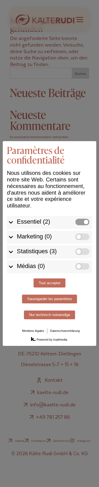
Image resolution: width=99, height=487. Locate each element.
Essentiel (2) (33, 221)
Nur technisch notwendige (49, 315)
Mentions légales (33, 330)
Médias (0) (31, 266)
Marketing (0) (34, 236)
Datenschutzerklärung (65, 330)
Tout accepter (50, 283)
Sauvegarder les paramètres (49, 299)
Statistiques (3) (37, 251)
